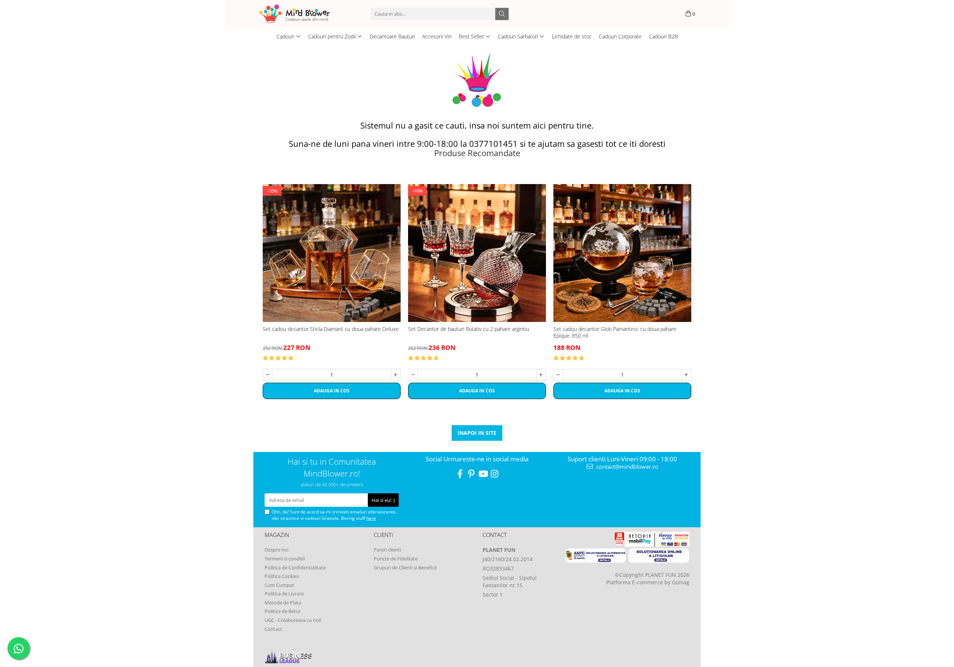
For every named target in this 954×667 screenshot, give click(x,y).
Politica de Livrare (284, 593)
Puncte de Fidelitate (396, 558)
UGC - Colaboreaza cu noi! (293, 620)
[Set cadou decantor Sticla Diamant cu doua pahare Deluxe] (332, 253)
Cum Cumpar (279, 585)
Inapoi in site (477, 432)
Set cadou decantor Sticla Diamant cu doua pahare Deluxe (331, 329)
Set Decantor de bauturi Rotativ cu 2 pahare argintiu (468, 329)
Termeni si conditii (285, 558)
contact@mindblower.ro (626, 466)
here (371, 518)
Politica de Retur (283, 611)
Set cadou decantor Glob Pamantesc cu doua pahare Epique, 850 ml (614, 332)
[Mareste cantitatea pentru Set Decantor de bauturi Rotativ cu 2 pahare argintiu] (541, 375)
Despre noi (276, 549)
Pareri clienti (387, 549)
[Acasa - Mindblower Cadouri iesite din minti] (305, 13)
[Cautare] (502, 14)
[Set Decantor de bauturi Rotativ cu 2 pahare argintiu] (477, 253)
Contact (273, 629)
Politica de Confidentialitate (295, 567)
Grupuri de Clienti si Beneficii (405, 567)
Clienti (383, 534)
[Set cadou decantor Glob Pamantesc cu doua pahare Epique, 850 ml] (622, 253)
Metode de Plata (283, 602)
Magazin (277, 534)
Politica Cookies (282, 576)
